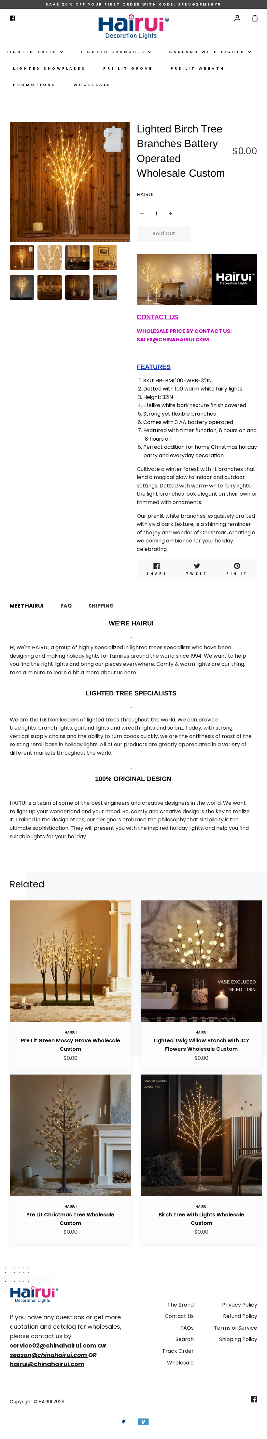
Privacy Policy (239, 1305)
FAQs (187, 1328)
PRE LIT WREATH (198, 68)
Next (128, 202)
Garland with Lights (208, 51)
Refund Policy (240, 1316)
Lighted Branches (114, 51)
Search (185, 1339)
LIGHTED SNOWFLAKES (49, 68)
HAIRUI (145, 194)
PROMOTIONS (34, 84)
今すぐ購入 (224, 233)
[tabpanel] (70, 182)
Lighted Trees (33, 51)
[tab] (22, 257)
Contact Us (179, 1316)
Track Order (178, 1351)
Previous (12, 202)
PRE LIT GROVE (128, 68)
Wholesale (92, 84)
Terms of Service (235, 1328)
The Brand (180, 1305)
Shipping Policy (238, 1339)
